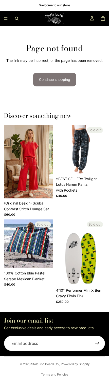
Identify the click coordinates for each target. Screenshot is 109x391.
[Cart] (102, 18)
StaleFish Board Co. (45, 364)
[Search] (16, 18)
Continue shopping (54, 79)
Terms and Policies (54, 374)
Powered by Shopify (75, 364)
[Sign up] (97, 343)
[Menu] (6, 18)
